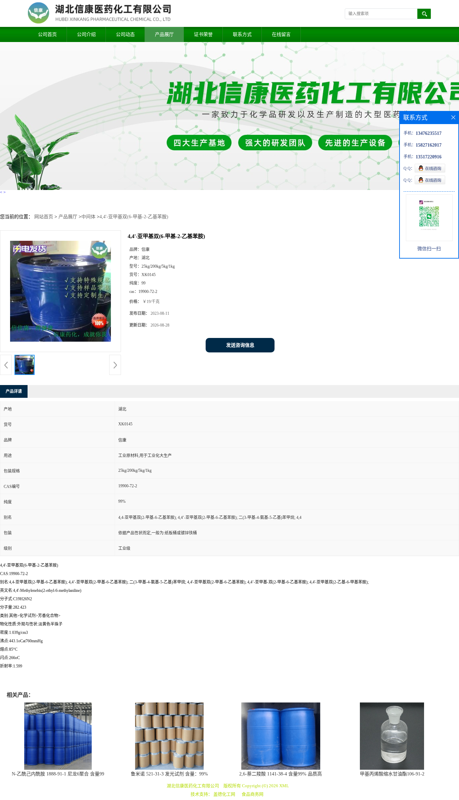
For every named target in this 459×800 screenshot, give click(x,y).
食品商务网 (252, 794)
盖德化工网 (224, 794)
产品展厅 (164, 34)
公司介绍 (86, 34)
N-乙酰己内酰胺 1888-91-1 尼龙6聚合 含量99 (58, 773)
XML (284, 785)
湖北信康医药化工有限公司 (193, 785)
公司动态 (125, 34)
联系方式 (242, 34)
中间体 (88, 216)
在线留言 (281, 34)
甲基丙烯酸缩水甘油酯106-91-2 (392, 773)
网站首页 (43, 216)
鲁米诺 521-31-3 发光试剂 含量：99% (169, 773)
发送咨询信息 (240, 345)
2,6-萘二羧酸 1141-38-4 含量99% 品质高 (280, 773)
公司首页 (47, 34)
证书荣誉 (203, 34)
